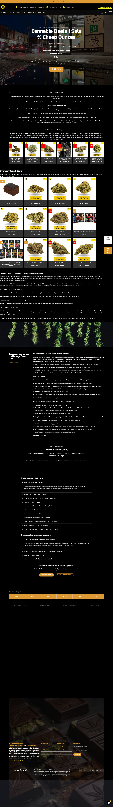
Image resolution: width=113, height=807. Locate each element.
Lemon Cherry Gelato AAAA (84, 263)
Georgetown (67, 60)
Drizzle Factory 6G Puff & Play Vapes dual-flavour (84, 232)
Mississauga (50, 64)
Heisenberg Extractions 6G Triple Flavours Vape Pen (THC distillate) (11, 263)
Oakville (56, 60)
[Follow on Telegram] (26, 770)
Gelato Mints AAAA (11, 231)
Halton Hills (79, 60)
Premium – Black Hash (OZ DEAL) (65, 159)
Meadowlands (72, 62)
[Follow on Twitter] (23, 770)
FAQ (23, 13)
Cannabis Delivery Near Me (59, 130)
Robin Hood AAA (48, 158)
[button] (98, 12)
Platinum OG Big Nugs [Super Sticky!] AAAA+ (81, 159)
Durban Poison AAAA (84, 202)
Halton (33, 62)
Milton (61, 60)
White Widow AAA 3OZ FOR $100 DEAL (16, 159)
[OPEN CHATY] (109, 802)
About (18, 13)
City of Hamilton (51, 62)
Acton (73, 60)
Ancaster (64, 62)
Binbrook (79, 62)
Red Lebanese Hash (11, 202)
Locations (41, 13)
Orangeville (38, 62)
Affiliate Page (31, 13)
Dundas (58, 62)
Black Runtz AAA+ (60, 202)
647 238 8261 (42, 114)
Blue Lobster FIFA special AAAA (35, 263)
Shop (4, 13)
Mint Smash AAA (35, 231)
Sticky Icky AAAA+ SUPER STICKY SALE (32, 159)
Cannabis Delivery (19, 745)
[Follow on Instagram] (21, 770)
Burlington (50, 60)
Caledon (63, 64)
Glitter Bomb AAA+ (36, 202)
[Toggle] (22, 482)
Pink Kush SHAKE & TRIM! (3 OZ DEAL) (97, 159)
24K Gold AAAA (60, 231)
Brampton (57, 64)
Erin (44, 62)
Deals (12, 13)
